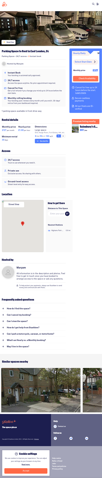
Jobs (54, 463)
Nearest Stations (55, 225)
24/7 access (21, 56)
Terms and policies (59, 466)
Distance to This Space (58, 208)
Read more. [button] (26, 464)
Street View (13, 204)
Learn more (80, 93)
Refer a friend (57, 461)
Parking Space (8, 56)
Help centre (56, 458)
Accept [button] (26, 471)
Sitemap (36, 439)
